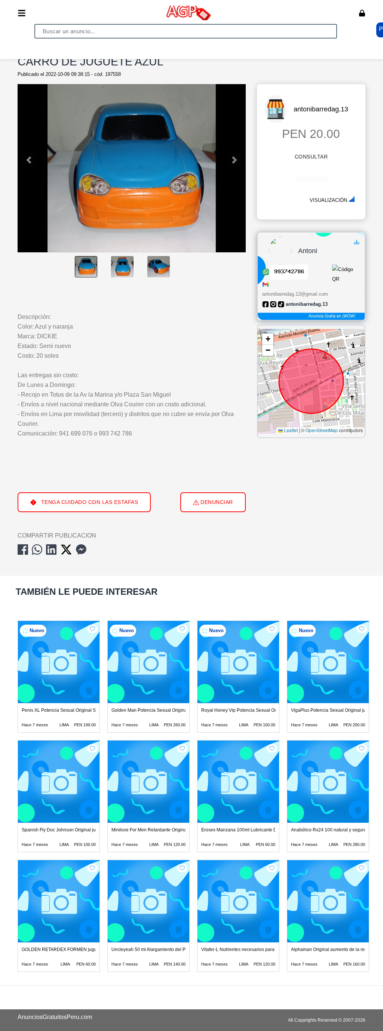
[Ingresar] (362, 13)
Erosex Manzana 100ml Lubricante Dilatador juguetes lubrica (263, 830)
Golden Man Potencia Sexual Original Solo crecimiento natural (175, 710)
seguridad (311, 178)
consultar (311, 157)
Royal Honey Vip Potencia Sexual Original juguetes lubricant (263, 710)
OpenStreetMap (322, 430)
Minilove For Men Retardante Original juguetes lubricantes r (172, 830)
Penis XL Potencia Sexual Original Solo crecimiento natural (82, 710)
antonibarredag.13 (321, 109)
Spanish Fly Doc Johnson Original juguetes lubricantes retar (83, 830)
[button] (267, 339)
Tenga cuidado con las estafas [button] (88, 502)
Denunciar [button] (216, 502)
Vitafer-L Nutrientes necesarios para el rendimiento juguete (261, 949)
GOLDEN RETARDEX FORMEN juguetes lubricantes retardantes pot (91, 949)
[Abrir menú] (22, 13)
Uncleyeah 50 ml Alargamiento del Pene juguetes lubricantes (173, 949)
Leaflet (290, 430)
